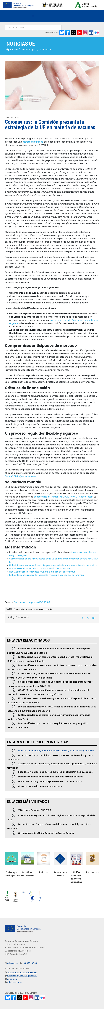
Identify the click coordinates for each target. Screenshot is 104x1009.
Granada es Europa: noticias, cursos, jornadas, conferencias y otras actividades (50, 757)
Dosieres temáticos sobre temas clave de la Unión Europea (50, 776)
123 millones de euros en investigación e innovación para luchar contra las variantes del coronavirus (51, 700)
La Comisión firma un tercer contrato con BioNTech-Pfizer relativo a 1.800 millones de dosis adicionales (49, 659)
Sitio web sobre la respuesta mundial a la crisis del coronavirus (42, 571)
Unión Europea (28, 49)
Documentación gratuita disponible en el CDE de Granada (50, 781)
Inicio (15, 49)
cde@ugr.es (12, 963)
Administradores (14, 982)
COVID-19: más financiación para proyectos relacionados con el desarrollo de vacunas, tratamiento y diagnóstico (48, 692)
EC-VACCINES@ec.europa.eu (20, 476)
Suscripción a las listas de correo (22, 972)
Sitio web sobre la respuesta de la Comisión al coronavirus (40, 568)
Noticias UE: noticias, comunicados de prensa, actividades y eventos (56, 750)
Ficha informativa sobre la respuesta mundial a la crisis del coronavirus (46, 575)
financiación (19, 609)
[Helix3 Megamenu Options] (33, 16)
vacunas (29, 609)
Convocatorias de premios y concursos (40, 786)
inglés (75, 552)
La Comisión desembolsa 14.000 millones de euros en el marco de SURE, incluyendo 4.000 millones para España (52, 708)
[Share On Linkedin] (93, 618)
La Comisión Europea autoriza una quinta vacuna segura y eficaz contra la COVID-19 (48, 725)
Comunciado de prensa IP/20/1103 (32, 602)
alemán (92, 552)
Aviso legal (12, 979)
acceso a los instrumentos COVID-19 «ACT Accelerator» (63, 496)
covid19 (49, 609)
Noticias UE (45, 49)
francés (83, 552)
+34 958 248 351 (29, 963)
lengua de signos (18, 555)
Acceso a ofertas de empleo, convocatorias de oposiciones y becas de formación (52, 765)
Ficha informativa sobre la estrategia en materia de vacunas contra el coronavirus (53, 565)
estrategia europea (32, 141)
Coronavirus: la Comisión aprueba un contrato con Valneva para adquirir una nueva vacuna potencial (48, 650)
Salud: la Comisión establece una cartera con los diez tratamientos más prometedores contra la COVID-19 (50, 684)
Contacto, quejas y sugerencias (22, 975)
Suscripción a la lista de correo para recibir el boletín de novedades (55, 771)
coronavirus (39, 609)
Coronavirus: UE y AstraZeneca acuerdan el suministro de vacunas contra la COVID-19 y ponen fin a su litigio (49, 675)
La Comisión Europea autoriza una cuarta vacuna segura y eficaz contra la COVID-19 (48, 717)
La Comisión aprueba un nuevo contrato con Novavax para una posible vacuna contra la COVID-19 (52, 667)
